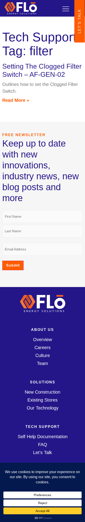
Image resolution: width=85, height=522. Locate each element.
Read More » (15, 100)
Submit (13, 265)
